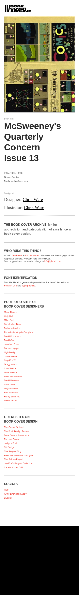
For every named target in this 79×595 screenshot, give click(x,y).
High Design (10, 352)
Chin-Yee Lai (10, 368)
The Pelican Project (13, 459)
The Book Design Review (16, 431)
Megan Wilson (11, 388)
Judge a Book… (12, 443)
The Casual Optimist (14, 427)
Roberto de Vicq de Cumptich (18, 332)
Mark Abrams (10, 312)
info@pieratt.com (52, 261)
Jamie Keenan (11, 356)
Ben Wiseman (11, 392)
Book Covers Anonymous (16, 435)
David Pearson (11, 380)
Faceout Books (11, 439)
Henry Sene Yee (12, 396)
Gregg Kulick (10, 364)
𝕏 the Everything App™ (15, 493)
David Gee (9, 340)
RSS (6, 489)
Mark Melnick (10, 372)
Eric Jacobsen (32, 255)
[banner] (39, 6)
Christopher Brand (13, 324)
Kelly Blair (9, 316)
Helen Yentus (10, 400)
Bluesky (8, 497)
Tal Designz (10, 447)
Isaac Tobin (9, 384)
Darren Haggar (11, 348)
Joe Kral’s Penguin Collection (18, 463)
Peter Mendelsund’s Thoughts (18, 455)
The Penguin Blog (12, 451)
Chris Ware (33, 199)
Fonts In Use (10, 285)
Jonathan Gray (11, 344)
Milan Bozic (9, 320)
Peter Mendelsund (13, 376)
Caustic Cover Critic (14, 467)
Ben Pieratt (17, 255)
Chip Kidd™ (10, 360)
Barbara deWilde (12, 328)
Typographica (28, 285)
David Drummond (12, 336)
